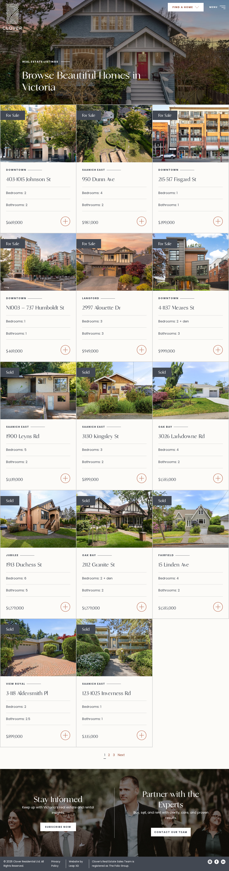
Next (121, 755)
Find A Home (183, 7)
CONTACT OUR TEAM (170, 832)
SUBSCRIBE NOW (58, 827)
